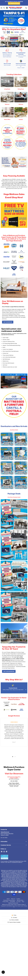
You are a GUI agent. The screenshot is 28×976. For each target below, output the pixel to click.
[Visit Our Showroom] (21, 47)
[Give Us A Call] (7, 47)
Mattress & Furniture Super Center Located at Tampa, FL (14, 887)
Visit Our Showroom (8, 654)
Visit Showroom (7, 304)
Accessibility (12, 884)
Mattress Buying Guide (13, 885)
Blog (23, 884)
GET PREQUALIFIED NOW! (14, 3)
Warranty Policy (20, 882)
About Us (13, 881)
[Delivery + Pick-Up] (7, 36)
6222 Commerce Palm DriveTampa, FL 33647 (7, 816)
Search (8, 881)
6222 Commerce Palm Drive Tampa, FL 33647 (14, 760)
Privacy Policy (5, 884)
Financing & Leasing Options (9, 882)
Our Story (19, 884)
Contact (18, 881)
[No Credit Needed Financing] (21, 36)
